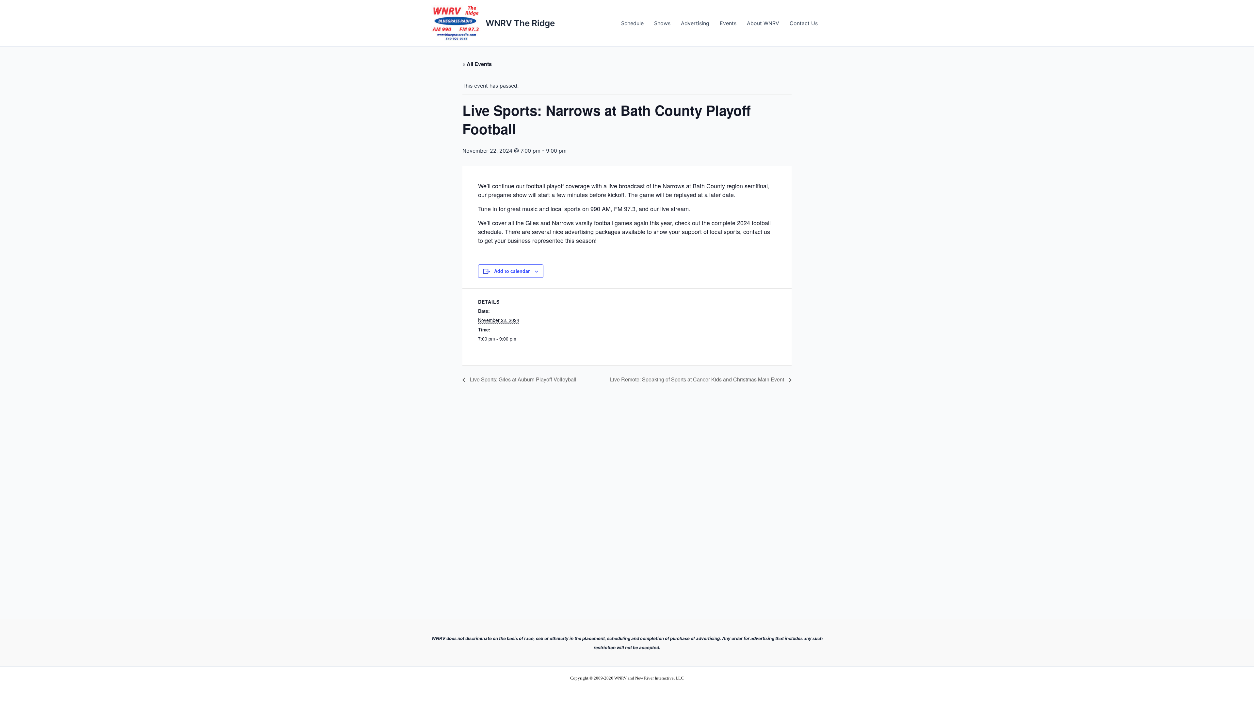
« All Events (477, 64)
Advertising (695, 23)
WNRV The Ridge (520, 23)
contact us (756, 231)
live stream (674, 208)
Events (728, 23)
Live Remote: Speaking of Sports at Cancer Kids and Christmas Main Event (697, 379)
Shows (662, 23)
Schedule (632, 23)
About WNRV (763, 23)
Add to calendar (512, 271)
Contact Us (804, 23)
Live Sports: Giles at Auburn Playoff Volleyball (522, 379)
